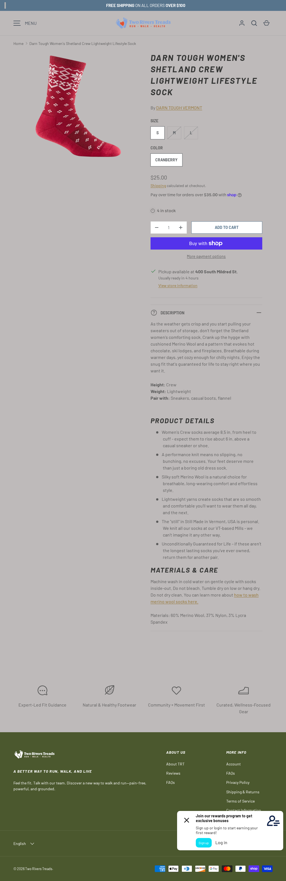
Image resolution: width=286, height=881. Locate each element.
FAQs (170, 782)
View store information (177, 285)
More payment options (206, 256)
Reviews (173, 773)
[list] (80, 108)
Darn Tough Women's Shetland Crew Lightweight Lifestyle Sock (82, 43)
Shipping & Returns (242, 791)
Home (18, 43)
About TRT (175, 764)
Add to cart (227, 227)
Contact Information (243, 810)
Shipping (158, 185)
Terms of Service (240, 801)
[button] (254, 23)
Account (233, 764)
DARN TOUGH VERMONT (179, 107)
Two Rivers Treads (38, 869)
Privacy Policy (237, 782)
